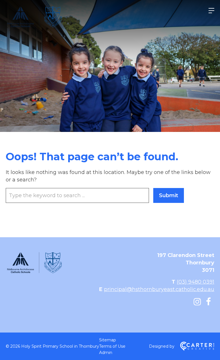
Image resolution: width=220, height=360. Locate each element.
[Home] (34, 272)
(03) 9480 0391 (195, 282)
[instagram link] (197, 301)
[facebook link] (208, 301)
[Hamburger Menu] (211, 10)
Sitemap (107, 340)
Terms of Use (112, 346)
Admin (105, 352)
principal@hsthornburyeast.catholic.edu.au (159, 289)
